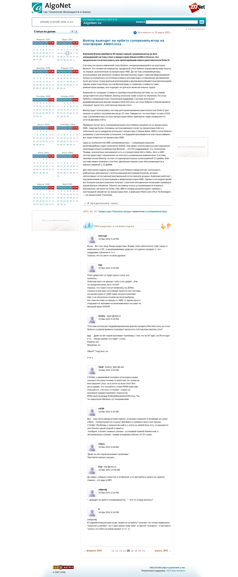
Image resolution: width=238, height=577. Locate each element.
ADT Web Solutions (176, 571)
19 (34, 56)
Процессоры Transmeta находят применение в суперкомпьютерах (132, 211)
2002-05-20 (90, 211)
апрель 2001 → (163, 550)
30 (71, 60)
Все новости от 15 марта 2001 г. (155, 32)
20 (37, 56)
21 (40, 56)
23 (47, 56)
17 (64, 82)
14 (40, 53)
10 (64, 78)
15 (44, 53)
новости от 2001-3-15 (106, 19)
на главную (88, 19)
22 (44, 56)
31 (64, 88)
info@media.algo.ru (159, 567)
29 (68, 60)
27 (37, 60)
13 (37, 53)
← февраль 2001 (92, 550)
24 (64, 85)
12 (34, 53)
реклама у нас (177, 567)
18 (34, 85)
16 (47, 53)
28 (40, 60)
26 (34, 60)
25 (34, 88)
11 (77, 50)
